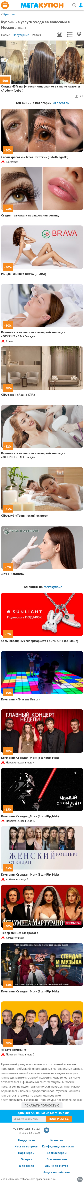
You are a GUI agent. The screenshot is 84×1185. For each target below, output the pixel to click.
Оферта (26, 1159)
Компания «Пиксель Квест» (20, 699)
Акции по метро (56, 1166)
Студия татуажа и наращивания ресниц (30, 215)
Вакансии (56, 1140)
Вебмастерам (57, 1153)
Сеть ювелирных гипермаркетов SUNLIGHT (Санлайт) (39, 641)
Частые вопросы (26, 1146)
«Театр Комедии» (14, 1050)
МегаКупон (42, 5)
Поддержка (26, 1140)
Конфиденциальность (56, 1146)
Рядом (36, 35)
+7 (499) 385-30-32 (26, 1129)
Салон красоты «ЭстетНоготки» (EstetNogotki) (34, 157)
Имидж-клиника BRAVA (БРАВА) (23, 274)
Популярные (21, 35)
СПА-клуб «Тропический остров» (24, 515)
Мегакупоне (53, 587)
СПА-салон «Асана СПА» (18, 395)
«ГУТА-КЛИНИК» (13, 574)
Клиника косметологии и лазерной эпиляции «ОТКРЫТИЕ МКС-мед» (33, 334)
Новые (5, 35)
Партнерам (26, 1153)
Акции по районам (56, 1172)
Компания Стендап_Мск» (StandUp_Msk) (30, 758)
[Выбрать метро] (59, 34)
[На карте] (79, 34)
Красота (9, 14)
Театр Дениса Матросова (19, 933)
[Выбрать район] (69, 34)
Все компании (57, 1159)
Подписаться (59, 1119)
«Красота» (61, 103)
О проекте (26, 1166)
